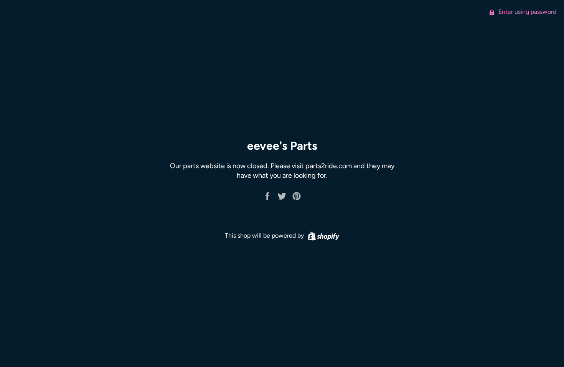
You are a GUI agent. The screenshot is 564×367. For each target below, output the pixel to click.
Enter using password (526, 11)
